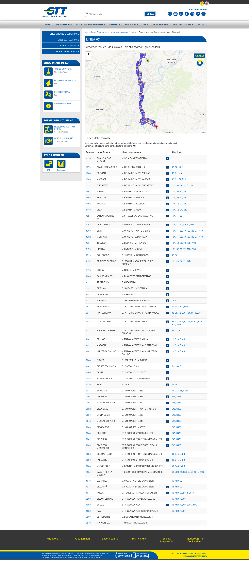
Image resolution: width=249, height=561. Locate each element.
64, (177, 306)
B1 (183, 167)
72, (188, 230)
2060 (88, 372)
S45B (178, 366)
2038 (88, 453)
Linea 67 (134, 32)
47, (173, 384)
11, (178, 215)
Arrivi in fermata (69, 45)
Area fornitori (82, 538)
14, (173, 300)
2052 (88, 408)
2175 (88, 269)
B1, (177, 173)
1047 (88, 492)
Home (48, 24)
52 (181, 215)
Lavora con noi (110, 538)
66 (176, 384)
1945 (88, 321)
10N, (174, 185)
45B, (177, 471)
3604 (88, 471)
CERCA (150, 13)
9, (183, 306)
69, (181, 185)
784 (87, 351)
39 (87, 312)
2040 (88, 445)
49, (178, 261)
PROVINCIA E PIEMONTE (65, 81)
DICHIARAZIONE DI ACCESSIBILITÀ (195, 556)
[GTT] (55, 12)
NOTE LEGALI (182, 553)
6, (183, 312)
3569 (88, 516)
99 (181, 480)
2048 (88, 420)
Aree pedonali (161, 24)
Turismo (114, 24)
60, (185, 224)
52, (173, 167)
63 (176, 300)
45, (173, 471)
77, (188, 224)
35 (87, 306)
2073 (202, 471)
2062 (88, 366)
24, (173, 321)
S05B (178, 324)
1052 (88, 510)
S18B (182, 339)
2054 (88, 402)
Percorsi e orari (102, 32)
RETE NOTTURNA (62, 93)
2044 (88, 433)
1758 (88, 224)
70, (181, 498)
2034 (88, 466)
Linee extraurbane (68, 39)
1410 (88, 209)
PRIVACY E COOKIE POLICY (197, 553)
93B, (200, 321)
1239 (88, 384)
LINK (173, 553)
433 (87, 288)
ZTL (145, 24)
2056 (88, 396)
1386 (88, 179)
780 (87, 339)
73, (177, 390)
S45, (174, 366)
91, (177, 179)
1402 (88, 197)
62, (177, 167)
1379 (88, 167)
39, (173, 453)
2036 (88, 459)
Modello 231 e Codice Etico (195, 539)
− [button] (88, 58)
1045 (88, 486)
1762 (88, 236)
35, (177, 312)
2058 (88, 378)
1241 (88, 390)
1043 (88, 480)
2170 (88, 249)
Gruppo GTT (54, 538)
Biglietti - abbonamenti (89, 24)
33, (173, 312)
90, (180, 167)
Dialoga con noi (182, 24)
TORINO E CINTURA (62, 70)
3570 (88, 522)
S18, (177, 339)
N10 (180, 173)
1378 (88, 158)
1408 (88, 203)
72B (188, 261)
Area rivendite (139, 538)
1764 (88, 242)
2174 (88, 261)
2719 (88, 255)
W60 (192, 224)
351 (87, 185)
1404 (88, 191)
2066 (88, 276)
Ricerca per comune (67, 51)
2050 (88, 414)
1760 (88, 230)
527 (87, 300)
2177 (88, 282)
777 (87, 330)
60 (176, 255)
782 (87, 345)
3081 (88, 294)
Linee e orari (62, 24)
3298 (88, 498)
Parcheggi (131, 24)
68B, (197, 312)
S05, (174, 324)
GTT (200, 24)
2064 (88, 360)
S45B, (191, 471)
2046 (88, 427)
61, (186, 312)
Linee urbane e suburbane (119, 32)
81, (181, 471)
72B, (192, 230)
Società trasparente (166, 539)
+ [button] (88, 54)
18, (173, 339)
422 (87, 215)
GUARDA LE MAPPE (62, 103)
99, (181, 492)
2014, (197, 471)
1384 (88, 173)
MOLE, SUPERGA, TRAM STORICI (64, 129)
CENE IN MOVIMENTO (63, 139)
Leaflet (203, 132)
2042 (88, 439)
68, (180, 306)
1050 (88, 504)
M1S (186, 306)
